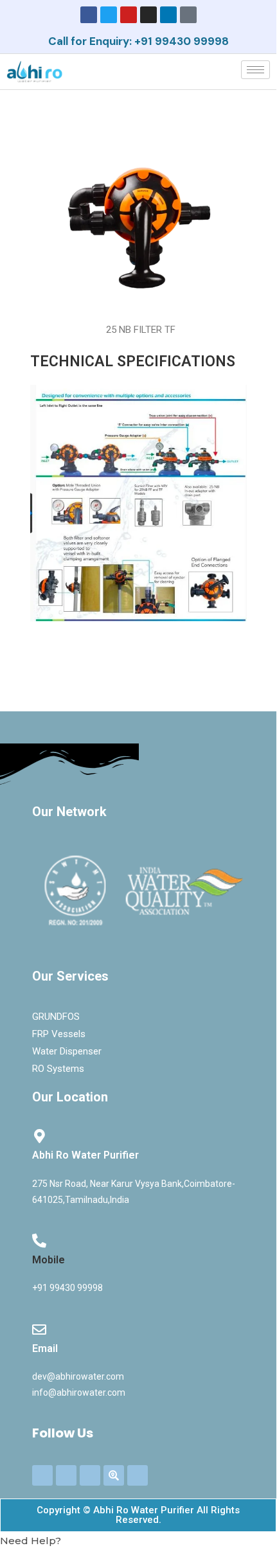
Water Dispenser (67, 1051)
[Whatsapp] (137, 1475)
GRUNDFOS (56, 1016)
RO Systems (58, 1068)
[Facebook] (88, 14)
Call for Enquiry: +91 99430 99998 (138, 41)
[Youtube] (128, 14)
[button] (138, 1540)
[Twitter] (108, 14)
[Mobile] (39, 1241)
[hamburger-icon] (255, 69)
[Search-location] (113, 1475)
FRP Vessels (58, 1034)
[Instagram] (148, 14)
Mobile (48, 1260)
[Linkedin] (168, 14)
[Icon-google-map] (188, 14)
